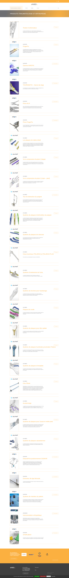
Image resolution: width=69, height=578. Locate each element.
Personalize (48, 576)
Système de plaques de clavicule (33, 234)
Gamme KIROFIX (28, 65)
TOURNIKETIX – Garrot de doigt (33, 85)
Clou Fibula (26, 383)
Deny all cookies (43, 576)
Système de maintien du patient (33, 496)
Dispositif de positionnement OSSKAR (35, 458)
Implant (56, 27)
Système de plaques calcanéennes (34, 440)
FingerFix (26, 46)
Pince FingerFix (28, 122)
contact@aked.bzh (26, 570)
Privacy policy (53, 576)
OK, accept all (37, 576)
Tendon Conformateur (30, 28)
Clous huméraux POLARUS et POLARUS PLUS (38, 254)
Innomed (25, 513)
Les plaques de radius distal (32, 140)
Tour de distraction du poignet (32, 196)
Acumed (25, 138)
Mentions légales (49, 573)
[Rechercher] (58, 8)
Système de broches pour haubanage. (35, 291)
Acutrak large (27, 403)
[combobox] (52, 8)
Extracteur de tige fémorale (31, 478)
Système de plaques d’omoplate (33, 366)
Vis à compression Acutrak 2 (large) (34, 159)
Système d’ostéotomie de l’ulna (33, 272)
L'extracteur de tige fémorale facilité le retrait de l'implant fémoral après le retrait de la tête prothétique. (33, 482)
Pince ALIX (26, 103)
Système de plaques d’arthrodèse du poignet (37, 215)
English (57, 1)
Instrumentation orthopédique (32, 515)
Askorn (25, 44)
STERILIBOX (27, 535)
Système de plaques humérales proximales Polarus (39, 347)
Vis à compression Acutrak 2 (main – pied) (36, 178)
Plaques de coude (28, 309)
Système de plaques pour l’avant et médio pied (38, 421)
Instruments (56, 63)
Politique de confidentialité (50, 572)
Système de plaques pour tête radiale (35, 328)
